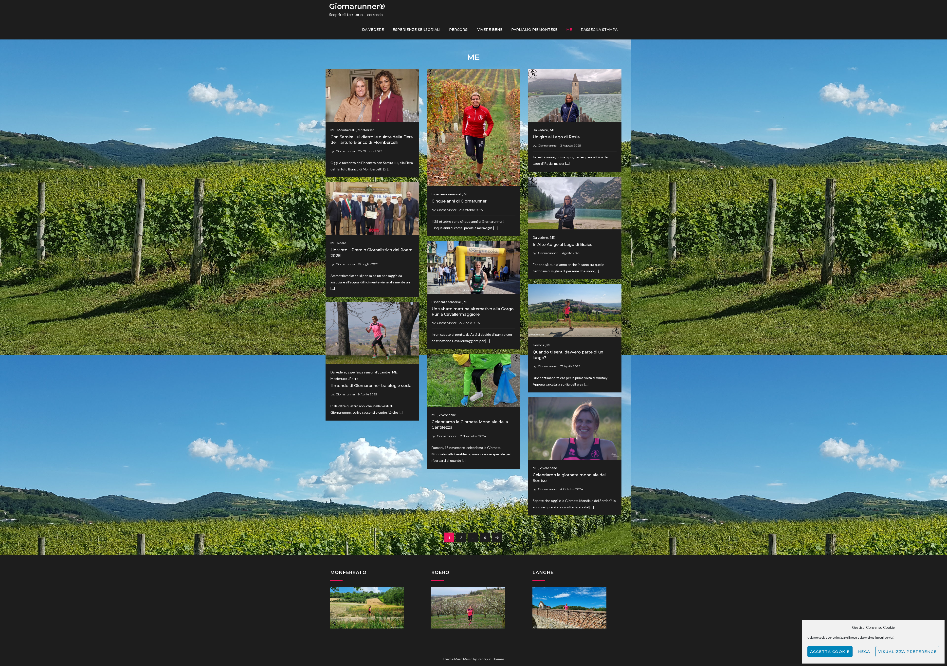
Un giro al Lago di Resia (556, 137)
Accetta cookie (830, 651)
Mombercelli (346, 130)
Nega (864, 651)
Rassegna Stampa (599, 29)
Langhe (385, 372)
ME (569, 29)
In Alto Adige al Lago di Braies (562, 244)
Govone (538, 345)
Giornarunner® (357, 6)
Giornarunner (345, 151)
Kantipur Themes (491, 659)
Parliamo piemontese (534, 29)
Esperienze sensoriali (416, 29)
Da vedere (373, 29)
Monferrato (366, 130)
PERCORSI (459, 29)
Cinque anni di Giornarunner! (460, 201)
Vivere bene (490, 29)
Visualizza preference (907, 651)
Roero (341, 243)
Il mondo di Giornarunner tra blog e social (371, 385)
